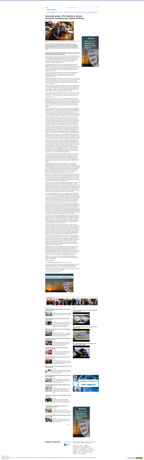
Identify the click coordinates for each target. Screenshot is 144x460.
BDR (92, 12)
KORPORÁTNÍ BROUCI (87, 446)
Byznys (48, 12)
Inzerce (85, 445)
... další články (68, 424)
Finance (70, 12)
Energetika (66, 12)
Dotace (56, 12)
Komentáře (92, 450)
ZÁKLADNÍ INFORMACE (82, 453)
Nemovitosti (85, 12)
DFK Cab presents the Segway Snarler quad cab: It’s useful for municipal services (85, 327)
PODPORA (81, 445)
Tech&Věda (75, 451)
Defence (95, 12)
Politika (80, 451)
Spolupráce (75, 445)
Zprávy (90, 452)
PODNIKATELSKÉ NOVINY (88, 451)
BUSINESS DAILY (84, 452)
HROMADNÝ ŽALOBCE (76, 452)
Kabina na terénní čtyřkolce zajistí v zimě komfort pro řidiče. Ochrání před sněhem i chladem (84, 344)
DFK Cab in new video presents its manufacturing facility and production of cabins (85, 311)
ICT (62, 12)
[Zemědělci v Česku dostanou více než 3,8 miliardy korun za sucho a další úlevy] (48, 400)
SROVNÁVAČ (75, 450)
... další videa (87, 359)
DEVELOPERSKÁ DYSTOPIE (83, 450)
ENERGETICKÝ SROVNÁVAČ (77, 446)
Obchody (80, 12)
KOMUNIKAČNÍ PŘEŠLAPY (85, 447)
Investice (76, 12)
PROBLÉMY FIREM (76, 447)
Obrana (60, 12)
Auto (73, 12)
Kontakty (46, 7)
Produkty (89, 12)
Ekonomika (52, 12)
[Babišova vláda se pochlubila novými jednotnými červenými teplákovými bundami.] (50, 302)
